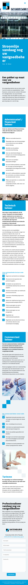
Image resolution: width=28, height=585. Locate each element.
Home (3, 64)
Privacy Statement (20, 583)
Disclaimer (13, 583)
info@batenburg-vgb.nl (18, 536)
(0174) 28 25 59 (7, 536)
